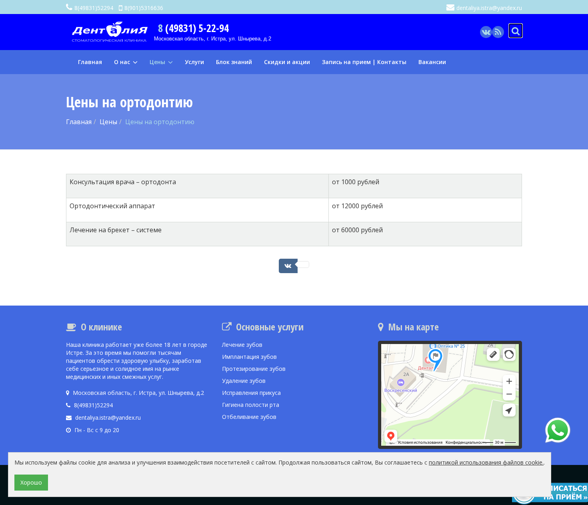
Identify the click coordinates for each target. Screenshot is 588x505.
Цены (158, 62)
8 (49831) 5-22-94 (193, 28)
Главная (90, 62)
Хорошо (31, 482)
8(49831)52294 (93, 8)
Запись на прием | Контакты (364, 62)
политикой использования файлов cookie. (486, 462)
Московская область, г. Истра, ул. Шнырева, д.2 (212, 39)
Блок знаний (234, 62)
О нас (123, 62)
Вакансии (432, 62)
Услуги (194, 62)
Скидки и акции (287, 62)
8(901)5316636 (143, 8)
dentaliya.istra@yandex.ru (489, 8)
